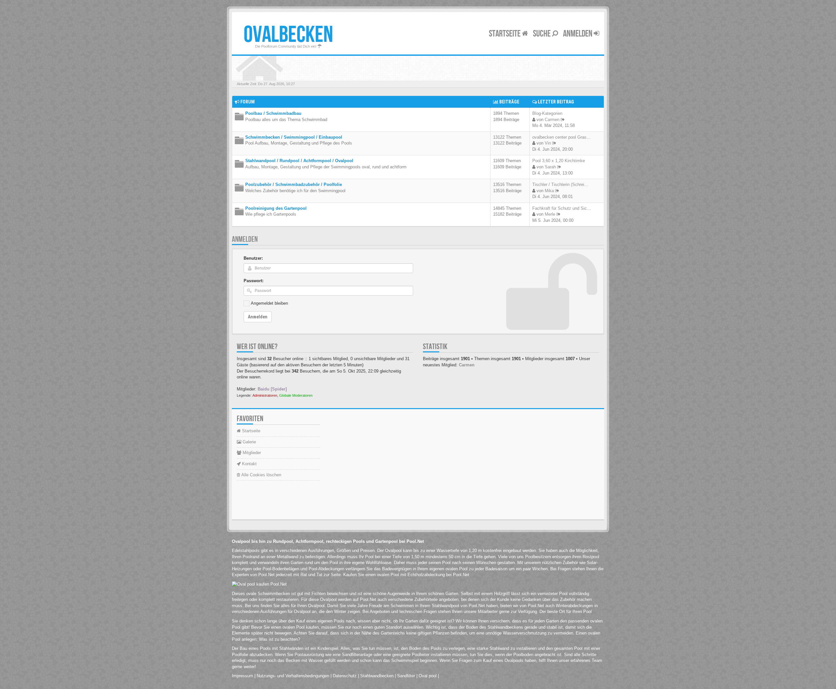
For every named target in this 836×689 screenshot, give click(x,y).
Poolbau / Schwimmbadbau (273, 113)
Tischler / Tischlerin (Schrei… (560, 184)
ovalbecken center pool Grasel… (563, 137)
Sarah (550, 166)
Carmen (552, 119)
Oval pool (428, 675)
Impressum (242, 675)
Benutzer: (253, 258)
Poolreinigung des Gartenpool (276, 208)
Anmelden (578, 33)
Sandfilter (406, 675)
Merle (550, 214)
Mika (549, 190)
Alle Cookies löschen (260, 474)
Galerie (248, 441)
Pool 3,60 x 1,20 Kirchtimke (558, 160)
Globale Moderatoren (296, 395)
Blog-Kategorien (547, 113)
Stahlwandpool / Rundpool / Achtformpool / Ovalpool (299, 160)
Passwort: (254, 280)
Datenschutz (345, 675)
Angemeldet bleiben (269, 303)
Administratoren (264, 395)
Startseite (505, 33)
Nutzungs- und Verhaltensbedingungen (293, 675)
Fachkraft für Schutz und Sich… (562, 208)
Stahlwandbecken (377, 675)
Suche (542, 33)
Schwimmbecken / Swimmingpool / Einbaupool (293, 137)
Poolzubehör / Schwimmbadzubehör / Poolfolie (293, 184)
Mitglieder (251, 452)
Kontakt (249, 463)
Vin (548, 143)
